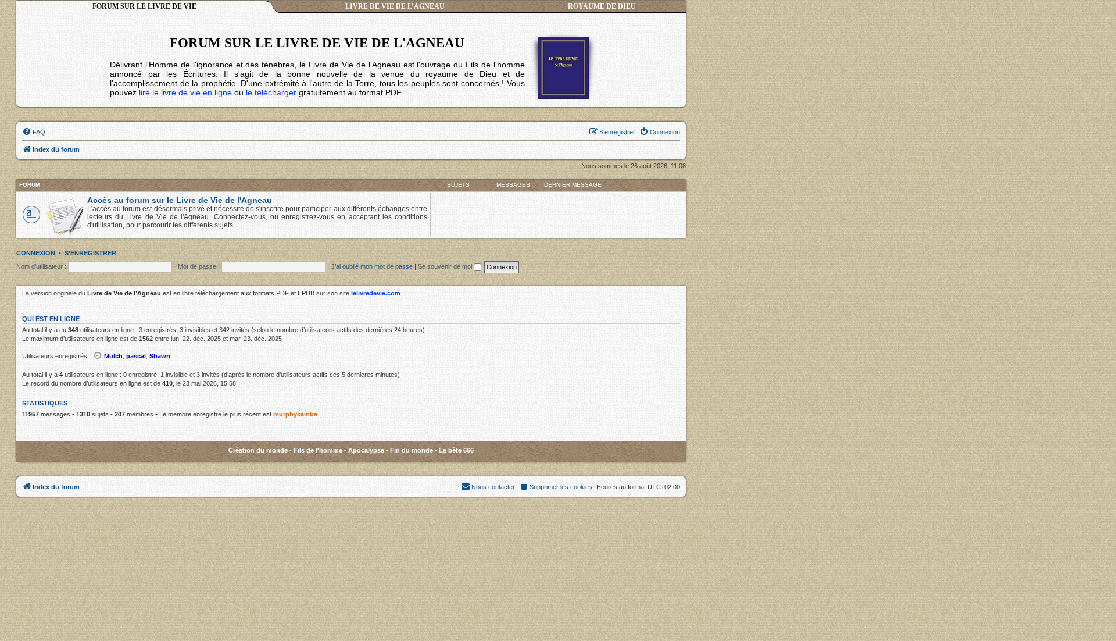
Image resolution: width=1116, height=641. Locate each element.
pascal (136, 355)
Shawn (159, 355)
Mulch (113, 355)
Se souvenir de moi (446, 266)
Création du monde (258, 450)
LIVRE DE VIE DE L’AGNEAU (395, 6)
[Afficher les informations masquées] (98, 355)
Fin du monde (411, 450)
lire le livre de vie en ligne (185, 92)
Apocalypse (366, 450)
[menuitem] (33, 132)
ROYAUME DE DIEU (602, 6)
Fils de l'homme (318, 450)
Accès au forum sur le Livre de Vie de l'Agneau (179, 200)
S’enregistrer (90, 253)
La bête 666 (456, 450)
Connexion (35, 253)
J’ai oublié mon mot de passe (372, 266)
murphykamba (295, 414)
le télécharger (271, 92)
